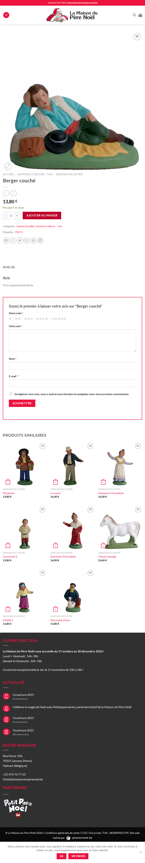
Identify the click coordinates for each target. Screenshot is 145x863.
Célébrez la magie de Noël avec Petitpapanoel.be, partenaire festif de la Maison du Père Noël (72, 707)
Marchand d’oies (60, 620)
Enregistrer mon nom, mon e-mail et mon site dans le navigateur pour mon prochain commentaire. (72, 394)
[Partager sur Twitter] (20, 240)
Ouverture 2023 (23, 718)
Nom (12, 358)
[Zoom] (8, 166)
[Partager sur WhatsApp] (6, 240)
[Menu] (6, 15)
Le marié (55, 493)
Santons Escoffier (69, 174)
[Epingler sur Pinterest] (33, 240)
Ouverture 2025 (23, 694)
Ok (62, 856)
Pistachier (9, 493)
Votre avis (15, 326)
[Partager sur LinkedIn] (40, 240)
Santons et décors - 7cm (35, 174)
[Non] (140, 853)
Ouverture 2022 (23, 730)
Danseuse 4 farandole (63, 556)
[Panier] (140, 15)
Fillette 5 (8, 620)
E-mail (14, 376)
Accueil (8, 174)
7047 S (19, 232)
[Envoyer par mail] (27, 240)
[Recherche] (134, 15)
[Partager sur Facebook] (13, 240)
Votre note (16, 313)
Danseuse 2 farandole (110, 493)
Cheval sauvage (107, 556)
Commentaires (20, 699)
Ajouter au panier (42, 215)
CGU (84, 832)
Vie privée (95, 832)
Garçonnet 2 (10, 556)
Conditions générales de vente (61, 832)
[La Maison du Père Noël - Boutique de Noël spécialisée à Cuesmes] (72, 15)
